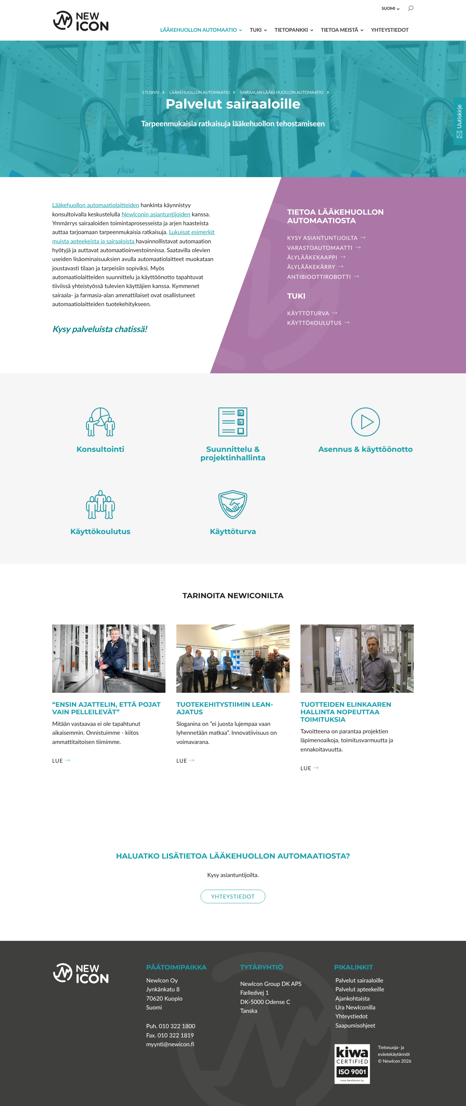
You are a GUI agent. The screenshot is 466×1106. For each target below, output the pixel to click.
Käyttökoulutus (315, 323)
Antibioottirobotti (320, 277)
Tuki (256, 29)
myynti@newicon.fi (170, 1044)
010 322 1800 (177, 1026)
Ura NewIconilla (355, 1007)
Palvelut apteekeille (359, 989)
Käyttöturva (309, 313)
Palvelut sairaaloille (359, 981)
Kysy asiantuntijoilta (323, 238)
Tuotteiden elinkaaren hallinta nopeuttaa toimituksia (346, 712)
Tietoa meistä (339, 29)
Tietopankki (291, 29)
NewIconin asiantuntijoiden (155, 214)
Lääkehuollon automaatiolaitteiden (95, 205)
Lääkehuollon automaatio (198, 29)
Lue (57, 760)
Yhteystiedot (390, 29)
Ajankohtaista (352, 999)
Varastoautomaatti (320, 248)
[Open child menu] (398, 9)
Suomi (388, 8)
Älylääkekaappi (313, 257)
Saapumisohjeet (355, 1026)
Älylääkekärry (312, 267)
